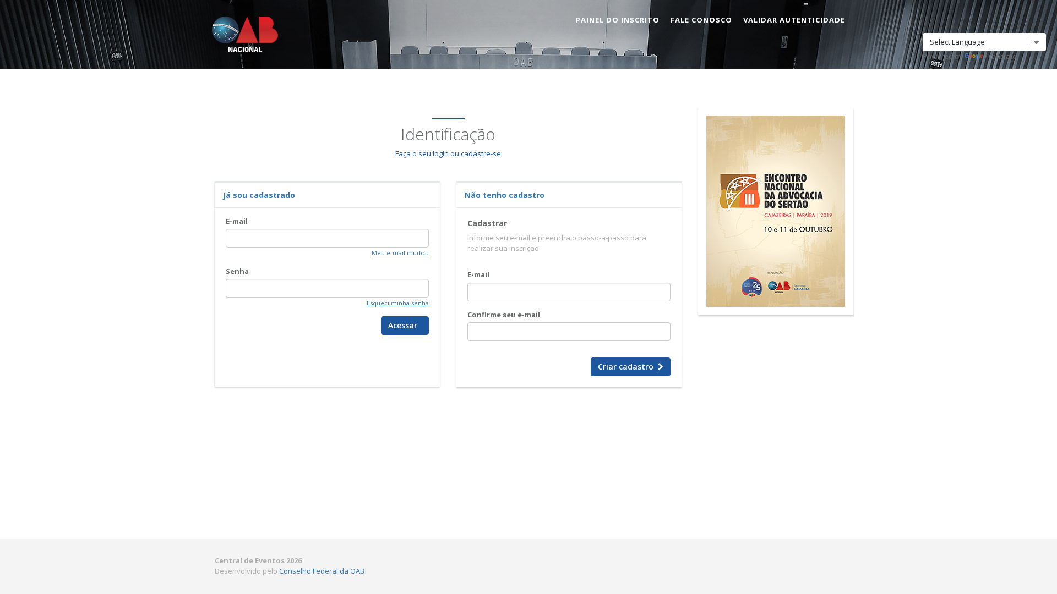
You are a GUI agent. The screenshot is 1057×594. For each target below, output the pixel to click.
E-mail (237, 221)
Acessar (405, 325)
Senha (237, 271)
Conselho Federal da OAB (321, 571)
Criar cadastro (628, 366)
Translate (1001, 56)
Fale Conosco (701, 20)
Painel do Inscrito (618, 20)
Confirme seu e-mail (503, 315)
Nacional (245, 50)
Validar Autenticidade (794, 20)
